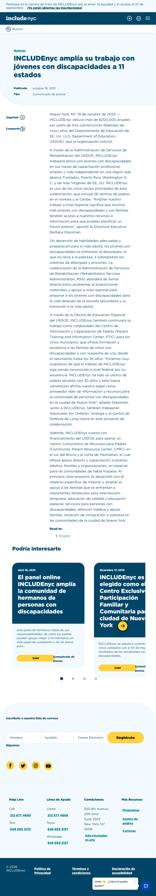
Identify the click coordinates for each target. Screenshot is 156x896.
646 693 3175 (20, 829)
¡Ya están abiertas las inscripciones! (54, 8)
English (64, 536)
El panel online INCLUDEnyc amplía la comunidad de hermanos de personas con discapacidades (47, 594)
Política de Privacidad (42, 871)
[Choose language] (138, 18)
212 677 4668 (58, 815)
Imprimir (12, 117)
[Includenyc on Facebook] (10, 765)
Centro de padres (130, 821)
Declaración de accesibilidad (123, 871)
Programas (131, 810)
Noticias (19, 50)
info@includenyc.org (96, 838)
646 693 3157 (58, 829)
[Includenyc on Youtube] (48, 766)
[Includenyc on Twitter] (23, 766)
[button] (122, 626)
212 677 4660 (20, 815)
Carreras (129, 831)
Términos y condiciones (81, 871)
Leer (36, 658)
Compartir (13, 128)
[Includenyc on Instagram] (36, 765)
